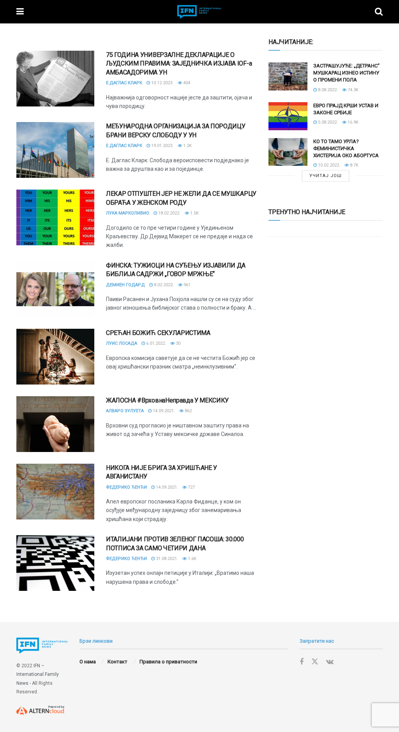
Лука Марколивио (127, 213)
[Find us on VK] (330, 662)
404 (186, 82)
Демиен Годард (125, 284)
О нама (87, 662)
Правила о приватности (168, 662)
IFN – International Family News (37, 674)
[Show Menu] (20, 11)
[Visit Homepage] (199, 12)
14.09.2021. (163, 410)
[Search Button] (379, 11)
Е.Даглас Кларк (124, 82)
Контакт (117, 662)
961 (186, 284)
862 (188, 410)
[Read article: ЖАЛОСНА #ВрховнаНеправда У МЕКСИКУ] (55, 424)
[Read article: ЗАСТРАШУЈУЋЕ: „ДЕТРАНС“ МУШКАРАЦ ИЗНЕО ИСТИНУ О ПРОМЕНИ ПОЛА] (287, 76)
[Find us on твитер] (314, 661)
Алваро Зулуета (125, 410)
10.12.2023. (161, 82)
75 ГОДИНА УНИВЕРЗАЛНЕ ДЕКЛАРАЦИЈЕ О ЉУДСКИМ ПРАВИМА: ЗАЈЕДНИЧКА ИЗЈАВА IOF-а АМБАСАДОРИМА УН (179, 63)
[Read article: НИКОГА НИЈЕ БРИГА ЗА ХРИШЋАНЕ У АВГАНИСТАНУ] (55, 491)
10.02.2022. (328, 165)
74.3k (352, 89)
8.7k (353, 165)
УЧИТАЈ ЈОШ (325, 175)
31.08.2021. (166, 558)
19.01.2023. (161, 145)
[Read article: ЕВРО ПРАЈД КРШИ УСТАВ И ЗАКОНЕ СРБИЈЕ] (287, 116)
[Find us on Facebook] (302, 662)
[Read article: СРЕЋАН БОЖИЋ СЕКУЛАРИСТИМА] (55, 357)
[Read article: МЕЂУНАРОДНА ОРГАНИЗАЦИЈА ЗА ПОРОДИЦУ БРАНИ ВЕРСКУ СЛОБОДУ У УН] (55, 150)
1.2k (187, 145)
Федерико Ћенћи (126, 487)
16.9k (352, 122)
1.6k (191, 558)
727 (191, 487)
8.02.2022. (163, 284)
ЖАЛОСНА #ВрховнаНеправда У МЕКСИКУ (167, 400)
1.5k (194, 213)
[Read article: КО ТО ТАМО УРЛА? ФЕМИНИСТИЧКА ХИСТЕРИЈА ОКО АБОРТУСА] (287, 152)
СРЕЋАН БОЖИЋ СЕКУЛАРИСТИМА (158, 333)
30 (177, 343)
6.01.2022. (155, 343)
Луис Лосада (121, 343)
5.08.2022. (327, 122)
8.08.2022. (327, 89)
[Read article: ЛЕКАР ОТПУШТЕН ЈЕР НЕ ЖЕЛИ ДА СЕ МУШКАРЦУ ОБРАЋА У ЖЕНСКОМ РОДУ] (55, 217)
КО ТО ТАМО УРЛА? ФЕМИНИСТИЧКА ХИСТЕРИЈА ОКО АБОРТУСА (346, 148)
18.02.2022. (168, 213)
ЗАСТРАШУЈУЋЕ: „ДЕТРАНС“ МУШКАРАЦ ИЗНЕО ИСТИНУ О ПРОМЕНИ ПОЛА (346, 73)
